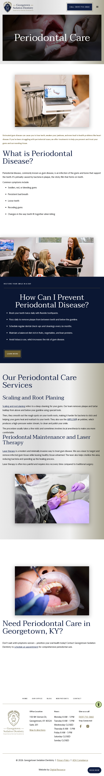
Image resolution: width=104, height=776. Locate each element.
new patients (62, 698)
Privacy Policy (63, 760)
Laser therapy (9, 451)
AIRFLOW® (72, 419)
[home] (18, 7)
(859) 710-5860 (86, 716)
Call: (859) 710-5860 (80, 7)
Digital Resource (57, 769)
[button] (97, 7)
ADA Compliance (80, 760)
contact (77, 698)
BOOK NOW (94, 770)
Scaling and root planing (14, 406)
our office (37, 698)
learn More (12, 354)
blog (49, 698)
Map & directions (38, 730)
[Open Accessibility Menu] (98, 704)
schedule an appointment (26, 646)
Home (25, 698)
